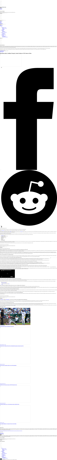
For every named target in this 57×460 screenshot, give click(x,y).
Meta (10, 231)
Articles (0, 22)
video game (21, 231)
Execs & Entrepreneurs (4, 28)
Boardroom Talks (4, 34)
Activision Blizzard (7, 299)
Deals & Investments (4, 27)
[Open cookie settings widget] (1, 459)
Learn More (1, 247)
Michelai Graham (1, 433)
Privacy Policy (3, 36)
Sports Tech (3, 29)
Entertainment (2, 451)
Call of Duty (2, 235)
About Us (3, 35)
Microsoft (2, 299)
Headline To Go (3, 33)
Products (2, 32)
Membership (1, 8)
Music (3, 30)
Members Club (1, 23)
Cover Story (1, 21)
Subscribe (1, 13)
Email (0, 439)
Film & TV (3, 452)
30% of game (3, 230)
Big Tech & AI (3, 31)
